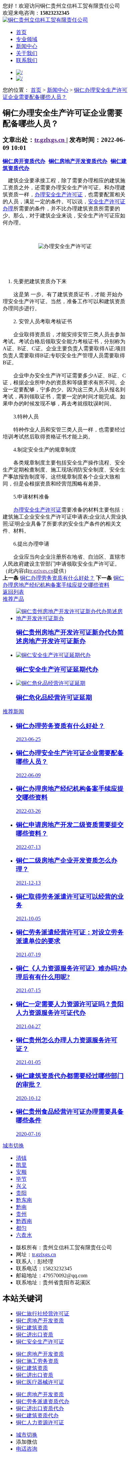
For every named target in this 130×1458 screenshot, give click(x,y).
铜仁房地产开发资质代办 (78, 161)
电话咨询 (26, 1449)
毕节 (21, 1179)
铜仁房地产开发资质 (40, 1320)
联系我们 (26, 60)
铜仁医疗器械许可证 (40, 1382)
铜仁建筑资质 (32, 1327)
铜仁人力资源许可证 (40, 1422)
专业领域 (26, 39)
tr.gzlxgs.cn (50, 139)
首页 (21, 32)
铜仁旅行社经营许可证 (42, 1313)
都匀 (21, 1228)
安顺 (21, 1172)
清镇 (21, 1158)
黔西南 (24, 1221)
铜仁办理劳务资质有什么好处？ (57, 578)
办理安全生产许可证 (59, 194)
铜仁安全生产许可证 (40, 1341)
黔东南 (24, 1200)
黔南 (21, 1207)
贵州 (21, 1214)
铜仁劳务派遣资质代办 (42, 1401)
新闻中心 (26, 46)
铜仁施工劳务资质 (37, 1361)
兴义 (21, 1186)
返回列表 (13, 592)
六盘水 (24, 1235)
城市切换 (13, 1145)
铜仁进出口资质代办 (40, 1408)
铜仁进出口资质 (34, 1334)
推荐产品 (13, 599)
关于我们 (26, 53)
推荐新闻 (13, 711)
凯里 (21, 1165)
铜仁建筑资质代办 (37, 1415)
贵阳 (21, 1193)
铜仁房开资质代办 (24, 161)
